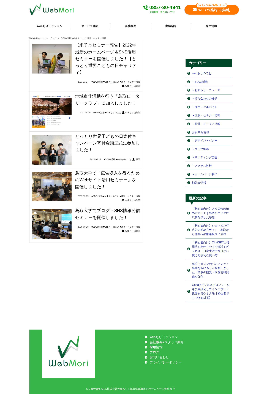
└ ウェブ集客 (200, 149)
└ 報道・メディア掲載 (206, 123)
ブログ (53, 38)
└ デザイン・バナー (204, 140)
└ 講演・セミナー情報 (206, 115)
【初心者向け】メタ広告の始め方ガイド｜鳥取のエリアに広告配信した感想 (210, 213)
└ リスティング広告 (204, 157)
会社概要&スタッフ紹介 (167, 342)
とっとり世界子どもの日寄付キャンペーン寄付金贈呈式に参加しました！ (107, 143)
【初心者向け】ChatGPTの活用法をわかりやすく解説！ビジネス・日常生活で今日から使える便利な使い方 (210, 249)
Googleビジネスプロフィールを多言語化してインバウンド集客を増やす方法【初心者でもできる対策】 (211, 291)
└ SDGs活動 (200, 81)
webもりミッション (164, 337)
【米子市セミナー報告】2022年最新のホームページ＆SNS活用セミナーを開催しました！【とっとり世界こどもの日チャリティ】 (106, 59)
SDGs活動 (66, 38)
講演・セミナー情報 (96, 38)
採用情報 (211, 26)
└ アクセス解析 (202, 165)
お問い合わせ (159, 357)
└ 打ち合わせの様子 (204, 98)
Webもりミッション (49, 26)
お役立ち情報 (200, 132)
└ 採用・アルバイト (204, 106)
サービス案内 (90, 26)
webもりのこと (79, 38)
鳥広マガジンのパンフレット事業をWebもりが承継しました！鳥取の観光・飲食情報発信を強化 (210, 270)
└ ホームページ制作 (204, 174)
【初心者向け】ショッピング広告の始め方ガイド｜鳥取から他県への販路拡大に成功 (210, 230)
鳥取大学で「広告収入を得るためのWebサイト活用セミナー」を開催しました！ (107, 180)
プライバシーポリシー (166, 362)
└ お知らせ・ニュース (206, 90)
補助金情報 (199, 182)
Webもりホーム (36, 38)
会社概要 (130, 26)
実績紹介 (171, 26)
